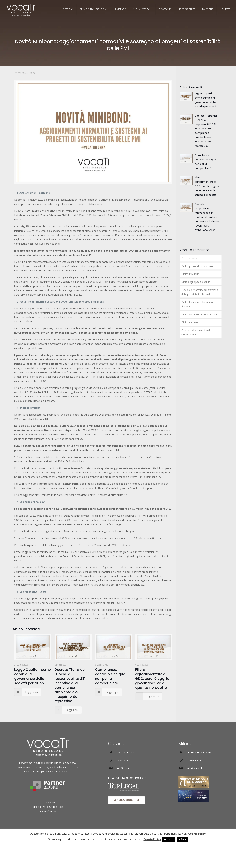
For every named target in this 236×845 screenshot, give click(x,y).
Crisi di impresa (189, 258)
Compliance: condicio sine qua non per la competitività (110, 676)
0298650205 (194, 760)
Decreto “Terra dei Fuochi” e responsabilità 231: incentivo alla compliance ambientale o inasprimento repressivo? (70, 685)
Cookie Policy (197, 833)
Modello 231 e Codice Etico (47, 806)
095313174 (123, 760)
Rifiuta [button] (182, 839)
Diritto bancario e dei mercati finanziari (197, 304)
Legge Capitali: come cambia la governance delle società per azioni (32, 676)
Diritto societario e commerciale (199, 314)
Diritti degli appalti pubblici (195, 282)
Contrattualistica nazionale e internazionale (197, 332)
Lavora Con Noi (47, 811)
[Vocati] (20, 9)
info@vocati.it (124, 768)
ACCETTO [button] (168, 839)
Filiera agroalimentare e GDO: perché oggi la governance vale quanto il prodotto (152, 678)
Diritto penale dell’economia (197, 266)
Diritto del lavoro (190, 322)
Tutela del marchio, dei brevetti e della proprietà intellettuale (199, 292)
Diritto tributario (190, 274)
